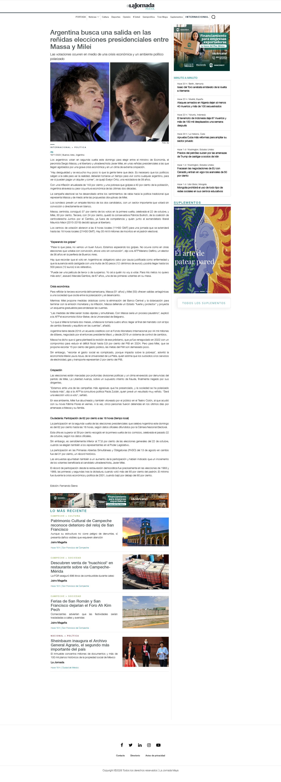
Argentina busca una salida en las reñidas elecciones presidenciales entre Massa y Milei (109, 40)
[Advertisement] (109, 697)
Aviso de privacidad (155, 756)
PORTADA (81, 17)
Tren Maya (162, 17)
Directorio (135, 756)
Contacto (120, 756)
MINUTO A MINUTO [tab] (185, 78)
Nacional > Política (65, 636)
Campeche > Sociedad (66, 558)
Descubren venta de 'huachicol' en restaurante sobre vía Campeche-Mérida (82, 567)
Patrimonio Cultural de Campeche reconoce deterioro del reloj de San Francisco (82, 525)
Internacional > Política (68, 147)
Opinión (126, 17)
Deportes (115, 17)
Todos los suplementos (204, 303)
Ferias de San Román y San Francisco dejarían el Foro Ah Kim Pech (81, 605)
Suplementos (176, 17)
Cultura (105, 17)
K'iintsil (136, 17)
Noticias (92, 17)
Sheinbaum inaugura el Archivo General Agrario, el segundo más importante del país (80, 645)
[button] (178, 250)
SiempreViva (149, 17)
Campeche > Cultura (65, 516)
